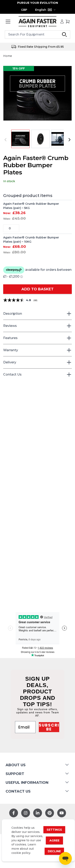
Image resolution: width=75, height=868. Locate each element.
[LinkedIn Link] (37, 813)
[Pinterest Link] (49, 813)
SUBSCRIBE (49, 727)
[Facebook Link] (13, 813)
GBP (24, 10)
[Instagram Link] (25, 813)
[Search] (64, 35)
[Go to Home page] (37, 21)
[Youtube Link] (61, 813)
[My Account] (62, 21)
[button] (37, 93)
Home (7, 56)
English (40, 10)
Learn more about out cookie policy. (23, 849)
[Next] (69, 139)
